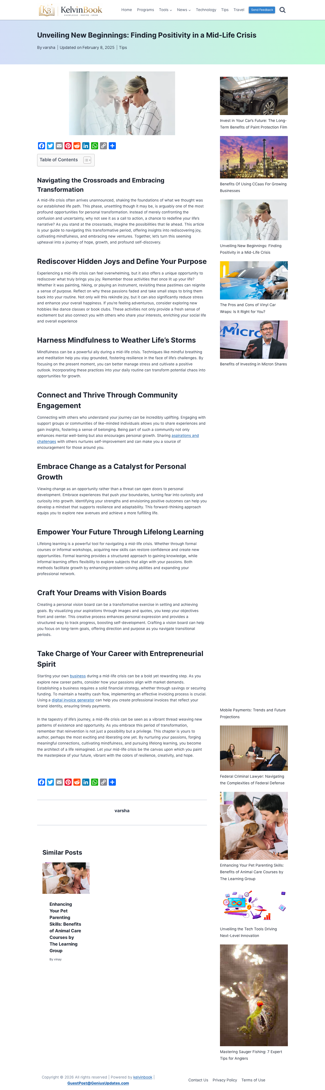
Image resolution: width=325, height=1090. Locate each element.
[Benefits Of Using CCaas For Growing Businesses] (254, 157)
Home (126, 10)
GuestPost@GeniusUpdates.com (98, 1083)
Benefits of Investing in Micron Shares (253, 364)
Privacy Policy (225, 1080)
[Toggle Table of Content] (85, 160)
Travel (238, 10)
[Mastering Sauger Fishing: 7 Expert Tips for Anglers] (254, 995)
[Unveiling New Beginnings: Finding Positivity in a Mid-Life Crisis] (254, 220)
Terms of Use (253, 1080)
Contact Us (198, 1080)
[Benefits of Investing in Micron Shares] (254, 339)
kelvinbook (142, 1077)
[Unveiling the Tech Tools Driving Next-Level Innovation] (254, 905)
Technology (206, 10)
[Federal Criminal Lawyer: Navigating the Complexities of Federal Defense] (254, 748)
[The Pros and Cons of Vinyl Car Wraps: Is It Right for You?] (254, 280)
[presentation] (66, 878)
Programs (145, 10)
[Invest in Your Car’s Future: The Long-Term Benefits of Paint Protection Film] (254, 96)
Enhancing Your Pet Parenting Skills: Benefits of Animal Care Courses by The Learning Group (252, 872)
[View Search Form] (282, 10)
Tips (225, 10)
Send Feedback (262, 10)
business (78, 676)
